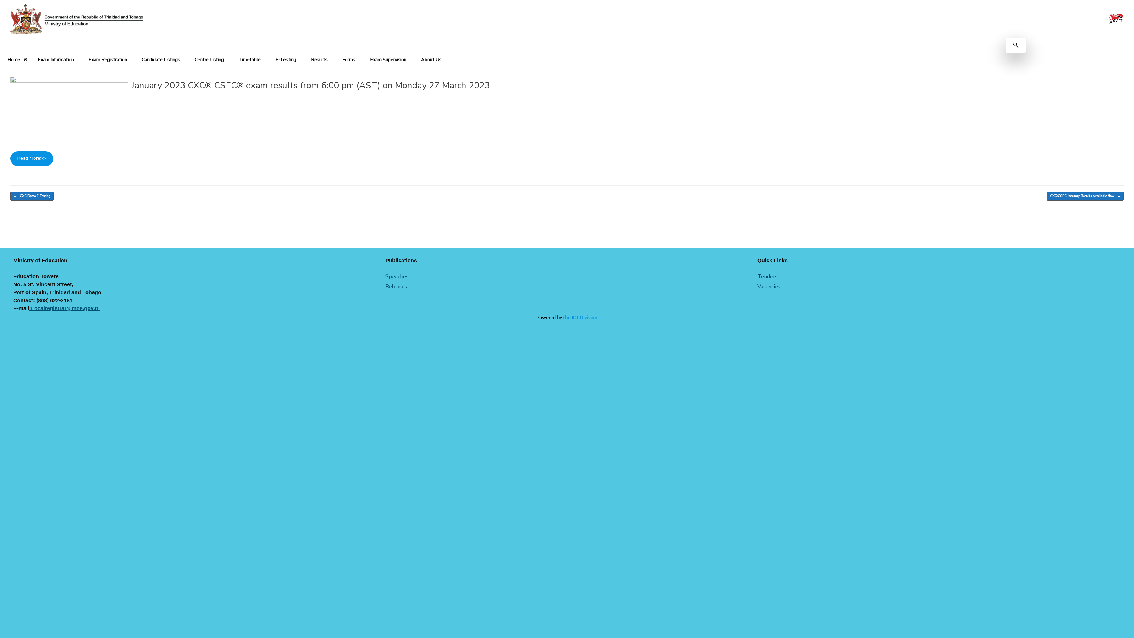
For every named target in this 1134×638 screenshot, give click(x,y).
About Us (431, 59)
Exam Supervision (388, 59)
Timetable (250, 59)
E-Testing (286, 59)
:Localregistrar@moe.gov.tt (64, 308)
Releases (396, 286)
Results (319, 59)
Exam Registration (108, 59)
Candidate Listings (161, 59)
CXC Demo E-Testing (32, 196)
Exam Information (56, 59)
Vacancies (768, 286)
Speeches (396, 276)
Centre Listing (209, 59)
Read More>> (31, 158)
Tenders (767, 276)
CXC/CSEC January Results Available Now (1085, 196)
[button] (1016, 45)
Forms (348, 59)
